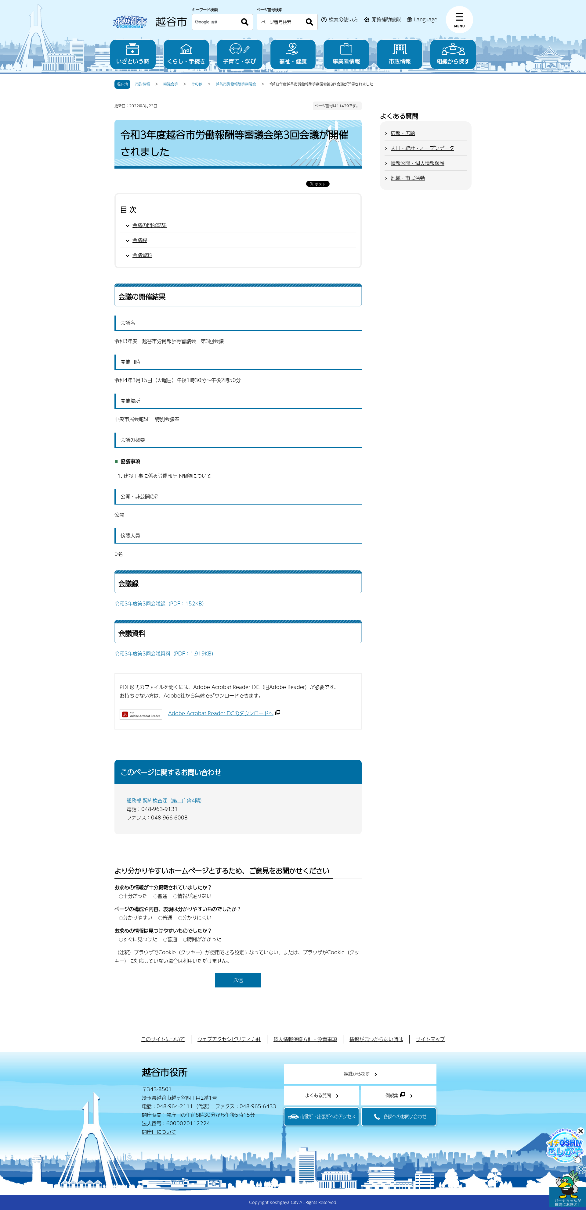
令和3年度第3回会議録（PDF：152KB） (161, 603)
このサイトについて (163, 1039)
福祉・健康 (293, 61)
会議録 (139, 240)
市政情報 (400, 61)
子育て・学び (239, 61)
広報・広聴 (403, 133)
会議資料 (142, 255)
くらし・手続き (186, 61)
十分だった (135, 896)
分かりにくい (197, 917)
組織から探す (453, 61)
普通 (162, 896)
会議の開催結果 (149, 225)
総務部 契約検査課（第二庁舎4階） (166, 800)
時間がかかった (204, 939)
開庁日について (159, 1132)
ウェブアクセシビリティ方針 (229, 1039)
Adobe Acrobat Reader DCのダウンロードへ (220, 713)
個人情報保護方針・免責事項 (305, 1039)
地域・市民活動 (408, 178)
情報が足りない (194, 896)
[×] (567, 1188)
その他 (196, 84)
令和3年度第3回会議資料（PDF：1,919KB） (165, 653)
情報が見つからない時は (376, 1039)
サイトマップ (430, 1039)
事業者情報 (346, 61)
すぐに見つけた (140, 939)
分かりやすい (137, 917)
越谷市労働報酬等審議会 (236, 84)
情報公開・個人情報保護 (417, 163)
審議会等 (170, 84)
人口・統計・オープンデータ (422, 148)
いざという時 (132, 61)
